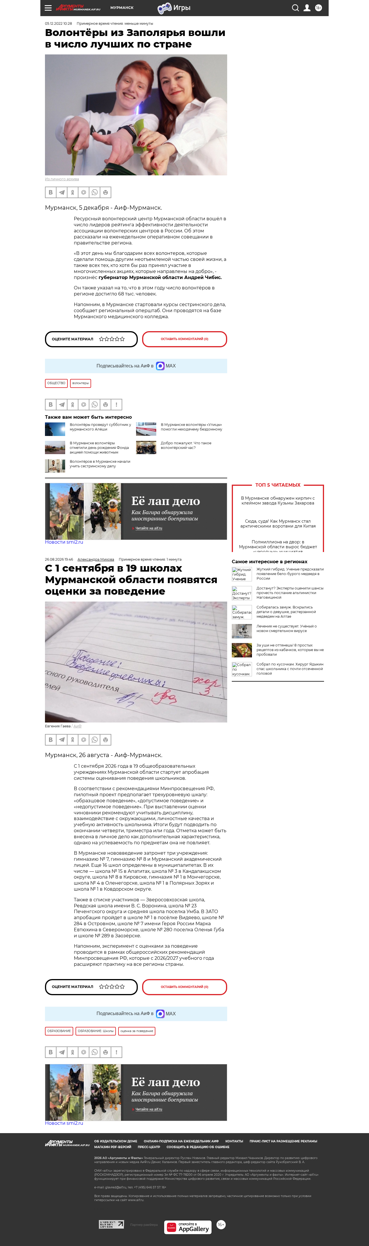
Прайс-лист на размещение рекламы (283, 1141)
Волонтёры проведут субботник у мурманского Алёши (100, 426)
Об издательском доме (115, 1141)
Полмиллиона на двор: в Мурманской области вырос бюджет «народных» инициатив (278, 547)
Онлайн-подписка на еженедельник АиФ (181, 1141)
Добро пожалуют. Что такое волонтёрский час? (186, 445)
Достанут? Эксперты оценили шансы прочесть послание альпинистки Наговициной (290, 593)
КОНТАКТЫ (234, 1141)
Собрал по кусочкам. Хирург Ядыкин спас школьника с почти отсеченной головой (290, 669)
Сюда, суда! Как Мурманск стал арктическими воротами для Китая (278, 524)
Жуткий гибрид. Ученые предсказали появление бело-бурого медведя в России (290, 574)
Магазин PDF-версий (112, 1147)
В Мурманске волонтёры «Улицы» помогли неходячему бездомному (191, 426)
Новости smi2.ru (64, 542)
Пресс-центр (149, 1147)
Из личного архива (62, 179)
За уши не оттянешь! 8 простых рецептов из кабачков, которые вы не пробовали (290, 650)
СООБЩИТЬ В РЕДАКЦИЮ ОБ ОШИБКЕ (198, 1147)
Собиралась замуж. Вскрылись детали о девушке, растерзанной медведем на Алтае (286, 612)
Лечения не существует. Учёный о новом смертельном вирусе (287, 628)
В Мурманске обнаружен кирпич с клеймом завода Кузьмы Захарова (278, 501)
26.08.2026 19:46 (59, 559)
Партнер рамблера (144, 1224)
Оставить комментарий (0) (184, 339)
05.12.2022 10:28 (58, 23)
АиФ (78, 726)
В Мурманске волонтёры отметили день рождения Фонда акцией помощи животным (99, 447)
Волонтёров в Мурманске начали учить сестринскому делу (100, 463)
